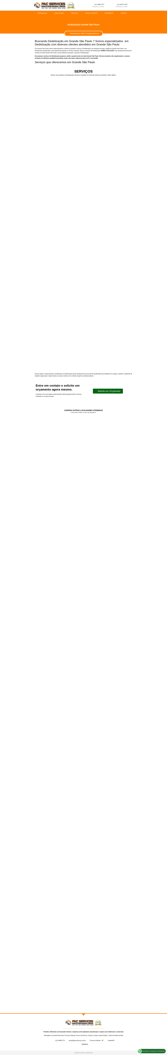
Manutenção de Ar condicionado (51, 110)
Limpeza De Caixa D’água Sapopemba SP (50, 762)
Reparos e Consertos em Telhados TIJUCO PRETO (51, 587)
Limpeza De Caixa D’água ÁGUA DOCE (51, 567)
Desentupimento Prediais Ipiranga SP (50, 606)
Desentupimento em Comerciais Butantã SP (51, 996)
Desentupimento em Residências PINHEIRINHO (51, 801)
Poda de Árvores (51, 159)
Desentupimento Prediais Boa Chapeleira (51, 772)
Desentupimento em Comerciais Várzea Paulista (51, 557)
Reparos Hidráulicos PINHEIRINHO (51, 713)
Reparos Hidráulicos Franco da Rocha (51, 869)
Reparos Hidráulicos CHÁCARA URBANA (51, 665)
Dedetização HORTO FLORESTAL (51, 850)
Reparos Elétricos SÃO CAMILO (50, 655)
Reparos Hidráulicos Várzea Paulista (51, 430)
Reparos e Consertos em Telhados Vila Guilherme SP (51, 928)
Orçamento (109, 13)
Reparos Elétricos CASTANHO (51, 899)
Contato (124, 13)
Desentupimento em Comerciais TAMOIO (51, 752)
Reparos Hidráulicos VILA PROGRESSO (51, 694)
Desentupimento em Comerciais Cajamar (51, 938)
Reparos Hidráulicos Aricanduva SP (51, 596)
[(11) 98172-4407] (130, 5)
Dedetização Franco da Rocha (51, 626)
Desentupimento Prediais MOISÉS (51, 528)
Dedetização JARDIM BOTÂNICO (51, 469)
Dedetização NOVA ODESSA (51, 811)
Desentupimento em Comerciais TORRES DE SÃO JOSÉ (50, 723)
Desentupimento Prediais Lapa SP (51, 733)
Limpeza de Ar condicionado (51, 253)
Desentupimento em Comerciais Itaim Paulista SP (51, 674)
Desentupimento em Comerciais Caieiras (51, 635)
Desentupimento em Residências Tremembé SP (51, 860)
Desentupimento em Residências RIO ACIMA (51, 967)
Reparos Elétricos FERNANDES (51, 743)
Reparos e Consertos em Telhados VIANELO (51, 704)
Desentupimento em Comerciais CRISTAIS (50, 450)
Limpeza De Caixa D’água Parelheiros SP (51, 830)
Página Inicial (42, 13)
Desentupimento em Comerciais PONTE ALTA (51, 782)
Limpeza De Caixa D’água (51, 350)
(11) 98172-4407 (122, 4)
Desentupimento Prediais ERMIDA (51, 421)
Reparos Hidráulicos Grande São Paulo (51, 616)
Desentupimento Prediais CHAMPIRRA (51, 791)
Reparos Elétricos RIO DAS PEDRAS (50, 489)
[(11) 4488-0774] (107, 5)
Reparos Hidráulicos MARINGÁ (51, 440)
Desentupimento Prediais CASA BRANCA (51, 889)
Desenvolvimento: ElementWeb (83, 1052)
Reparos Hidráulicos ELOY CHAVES (51, 957)
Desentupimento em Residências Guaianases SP (51, 645)
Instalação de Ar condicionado (50, 302)
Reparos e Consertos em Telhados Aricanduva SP (51, 918)
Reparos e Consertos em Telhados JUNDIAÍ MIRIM (51, 684)
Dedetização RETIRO (51, 577)
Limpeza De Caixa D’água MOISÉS (51, 977)
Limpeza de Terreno (51, 207)
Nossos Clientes (91, 13)
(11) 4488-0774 (99, 4)
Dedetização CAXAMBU (51, 821)
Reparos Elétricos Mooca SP (51, 518)
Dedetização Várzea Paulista (51, 479)
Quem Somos (59, 13)
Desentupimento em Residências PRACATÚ (51, 840)
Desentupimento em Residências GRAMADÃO (51, 460)
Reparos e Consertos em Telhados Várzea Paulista (51, 908)
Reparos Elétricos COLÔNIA (51, 538)
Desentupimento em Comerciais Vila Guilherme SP (51, 499)
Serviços (74, 13)
